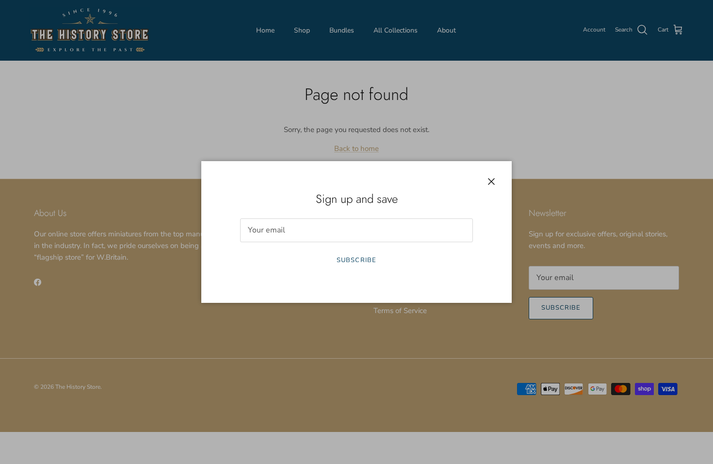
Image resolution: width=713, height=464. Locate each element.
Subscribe (356, 260)
